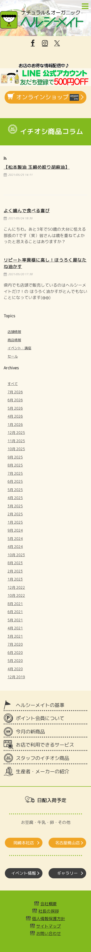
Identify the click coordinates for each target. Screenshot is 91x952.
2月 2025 (15, 514)
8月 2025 (15, 465)
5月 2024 (15, 538)
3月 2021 (15, 636)
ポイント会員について (40, 718)
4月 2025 (15, 497)
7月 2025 (15, 473)
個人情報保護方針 (48, 918)
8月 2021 (15, 603)
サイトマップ (48, 926)
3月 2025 (15, 506)
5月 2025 (15, 489)
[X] (57, 43)
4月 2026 (15, 416)
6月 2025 (15, 481)
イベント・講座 (19, 348)
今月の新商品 (30, 731)
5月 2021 (15, 620)
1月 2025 (15, 522)
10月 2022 (16, 595)
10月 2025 (16, 449)
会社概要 (48, 904)
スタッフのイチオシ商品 (42, 758)
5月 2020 (15, 660)
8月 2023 (15, 563)
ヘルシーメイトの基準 (40, 705)
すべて (13, 383)
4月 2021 (15, 628)
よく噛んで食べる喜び (27, 211)
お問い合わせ (48, 933)
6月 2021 (15, 611)
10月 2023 (16, 555)
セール (13, 356)
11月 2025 (16, 441)
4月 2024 (15, 546)
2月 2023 (15, 571)
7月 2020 (15, 644)
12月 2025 (16, 432)
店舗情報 (14, 331)
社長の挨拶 (48, 911)
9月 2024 (15, 530)
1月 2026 (15, 424)
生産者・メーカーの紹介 (42, 771)
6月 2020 (15, 652)
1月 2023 (15, 579)
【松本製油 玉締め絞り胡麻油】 (37, 167)
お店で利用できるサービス (45, 744)
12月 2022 (16, 587)
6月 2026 (15, 400)
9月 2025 (15, 457)
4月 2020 (15, 669)
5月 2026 (15, 408)
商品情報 (14, 340)
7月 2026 (15, 392)
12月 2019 (16, 677)
